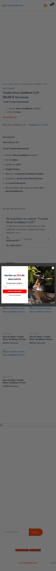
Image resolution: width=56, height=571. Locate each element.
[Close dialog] (53, 268)
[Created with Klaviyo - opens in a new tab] (28, 304)
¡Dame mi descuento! (15, 291)
